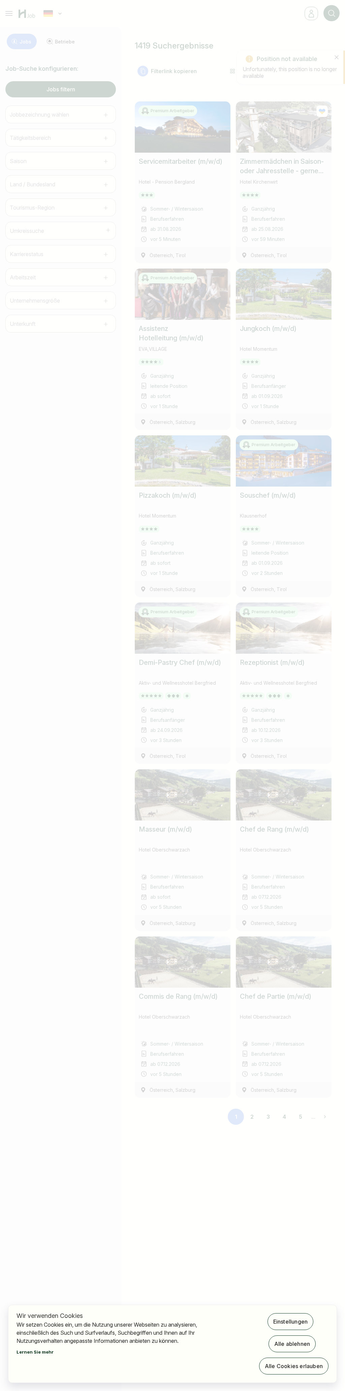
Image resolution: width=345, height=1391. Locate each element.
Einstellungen (290, 1321)
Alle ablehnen (292, 1343)
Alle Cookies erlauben (294, 1366)
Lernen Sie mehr (35, 1352)
